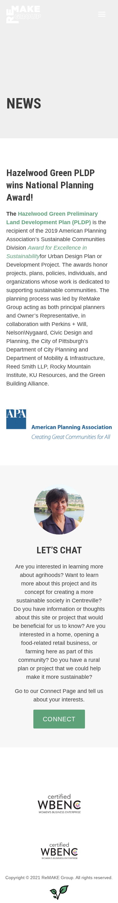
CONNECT (59, 719)
